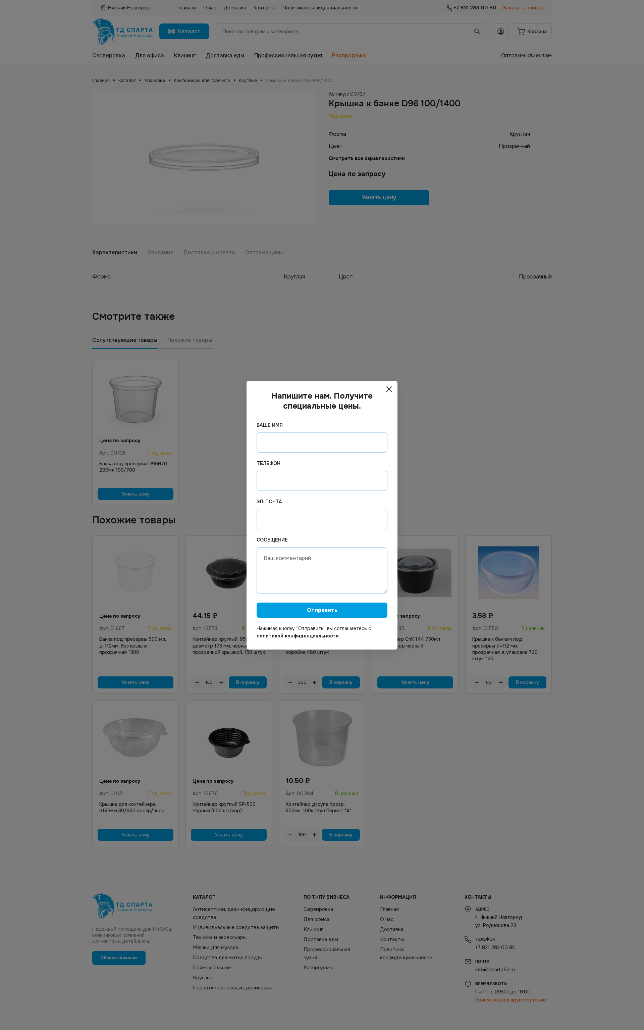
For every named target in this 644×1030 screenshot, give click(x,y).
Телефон (268, 463)
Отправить (322, 610)
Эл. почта (269, 502)
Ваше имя (270, 425)
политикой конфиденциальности (298, 636)
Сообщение (272, 540)
